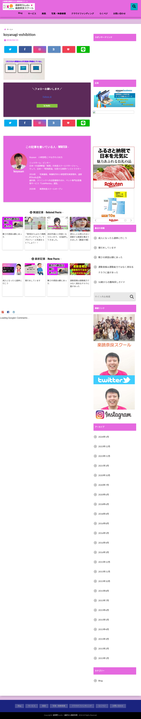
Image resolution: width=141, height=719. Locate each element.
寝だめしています (32, 281)
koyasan (18, 171)
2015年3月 (103, 639)
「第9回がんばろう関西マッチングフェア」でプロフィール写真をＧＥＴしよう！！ (35, 238)
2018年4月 (103, 514)
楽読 (44, 14)
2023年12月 (104, 446)
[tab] (3, 312)
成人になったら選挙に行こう (12, 282)
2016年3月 (103, 552)
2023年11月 (104, 456)
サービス (32, 14)
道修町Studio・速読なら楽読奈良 (65, 715)
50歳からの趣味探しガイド (111, 282)
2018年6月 (103, 504)
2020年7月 (103, 485)
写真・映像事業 (58, 14)
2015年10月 (104, 581)
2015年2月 (103, 649)
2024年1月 (103, 437)
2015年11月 (104, 572)
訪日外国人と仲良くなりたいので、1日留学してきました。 (58, 237)
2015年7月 (103, 600)
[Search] (132, 297)
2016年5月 (103, 533)
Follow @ (47, 97)
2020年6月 (103, 495)
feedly (48, 106)
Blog (20, 13)
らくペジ (103, 14)
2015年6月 (103, 610)
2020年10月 (104, 475)
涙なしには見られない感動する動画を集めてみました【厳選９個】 (79, 237)
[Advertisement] (114, 60)
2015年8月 (103, 591)
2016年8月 (103, 523)
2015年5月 (103, 620)
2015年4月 (103, 629)
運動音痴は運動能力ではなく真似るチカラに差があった (79, 283)
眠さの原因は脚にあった (12, 235)
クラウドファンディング (82, 14)
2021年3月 (103, 466)
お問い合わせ (119, 14)
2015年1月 (103, 658)
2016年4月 (103, 543)
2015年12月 (104, 562)
